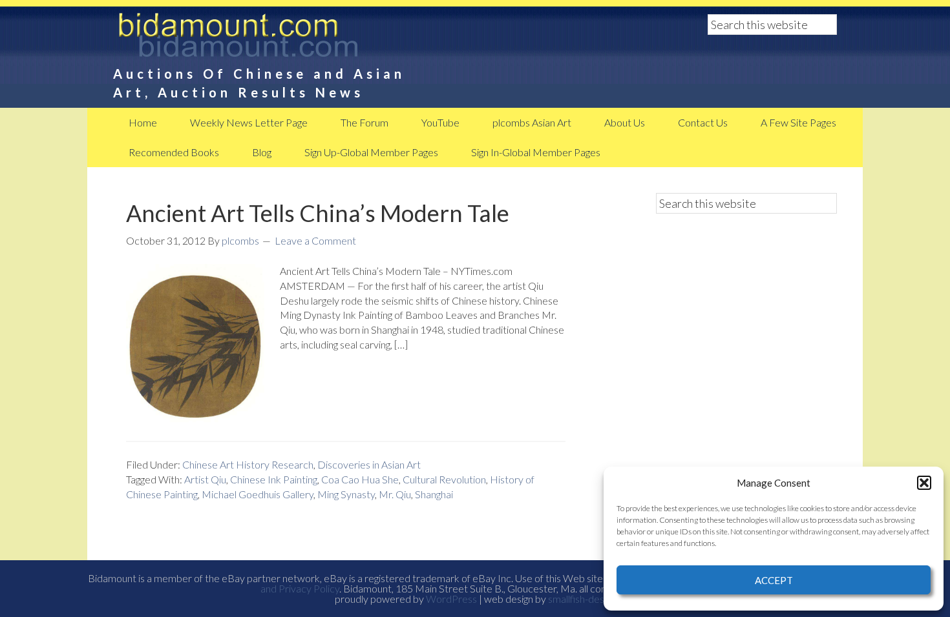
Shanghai (434, 494)
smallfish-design (582, 598)
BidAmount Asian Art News (281, 39)
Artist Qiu (205, 479)
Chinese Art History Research (247, 464)
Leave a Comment (315, 240)
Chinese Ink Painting (273, 479)
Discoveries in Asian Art (369, 464)
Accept (774, 580)
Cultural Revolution (444, 479)
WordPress (451, 598)
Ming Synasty (346, 494)
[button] (924, 482)
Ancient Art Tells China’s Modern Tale (317, 213)
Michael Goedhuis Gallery (257, 494)
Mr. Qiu (395, 494)
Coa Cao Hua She (360, 479)
